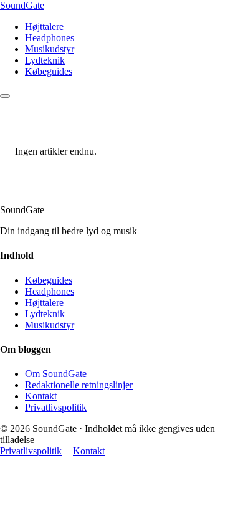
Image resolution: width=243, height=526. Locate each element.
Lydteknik (45, 60)
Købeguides (48, 71)
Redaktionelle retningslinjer (79, 385)
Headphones (49, 37)
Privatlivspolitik (56, 407)
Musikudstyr (49, 49)
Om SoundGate (56, 373)
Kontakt (41, 396)
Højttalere (44, 26)
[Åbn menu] (5, 96)
